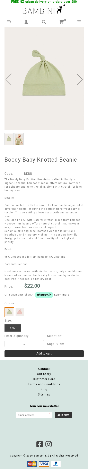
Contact (44, 368)
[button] (9, 22)
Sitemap (44, 394)
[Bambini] (44, 9)
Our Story (44, 374)
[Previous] (8, 79)
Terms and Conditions (44, 384)
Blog (44, 389)
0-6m (13, 328)
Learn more (61, 294)
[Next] (80, 79)
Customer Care (44, 379)
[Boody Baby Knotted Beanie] (44, 78)
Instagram (48, 444)
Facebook (39, 444)
